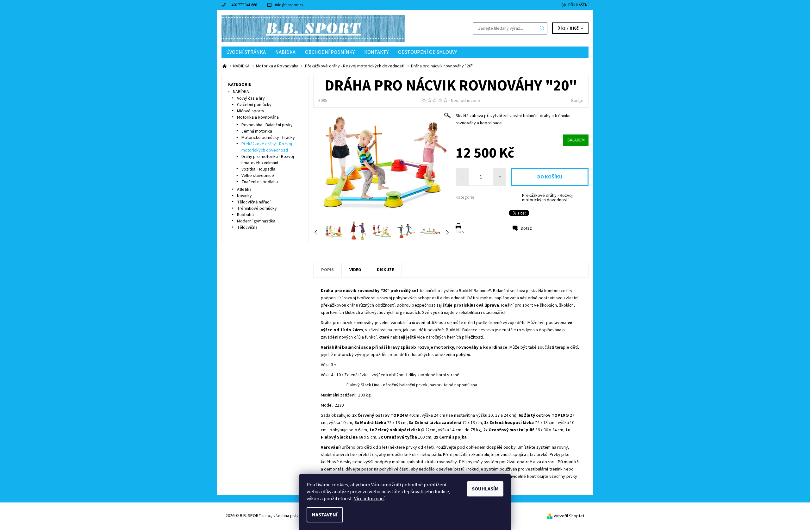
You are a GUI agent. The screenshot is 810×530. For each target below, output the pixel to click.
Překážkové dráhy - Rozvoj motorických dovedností (547, 197)
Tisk (460, 231)
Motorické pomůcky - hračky (268, 137)
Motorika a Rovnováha (258, 117)
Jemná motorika (256, 131)
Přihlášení (578, 5)
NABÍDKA (285, 52)
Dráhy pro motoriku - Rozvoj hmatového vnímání (267, 159)
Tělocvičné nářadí (254, 202)
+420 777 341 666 (243, 5)
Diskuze (385, 270)
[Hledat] (542, 28)
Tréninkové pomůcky (257, 208)
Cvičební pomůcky (254, 105)
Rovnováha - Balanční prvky (267, 125)
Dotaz (526, 228)
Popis (327, 270)
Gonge (577, 100)
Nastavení (325, 514)
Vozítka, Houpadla (258, 169)
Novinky (244, 196)
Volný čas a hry (251, 98)
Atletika (244, 189)
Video (355, 270)
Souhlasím (485, 488)
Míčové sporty (250, 111)
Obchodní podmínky (330, 52)
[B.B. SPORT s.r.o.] (313, 28)
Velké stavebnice (257, 175)
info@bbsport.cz (289, 5)
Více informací (369, 498)
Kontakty (376, 52)
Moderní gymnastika (256, 221)
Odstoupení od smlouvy (427, 52)
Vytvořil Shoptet (569, 516)
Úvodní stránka (246, 52)
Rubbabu (245, 215)
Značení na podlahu (259, 182)
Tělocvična (247, 227)
